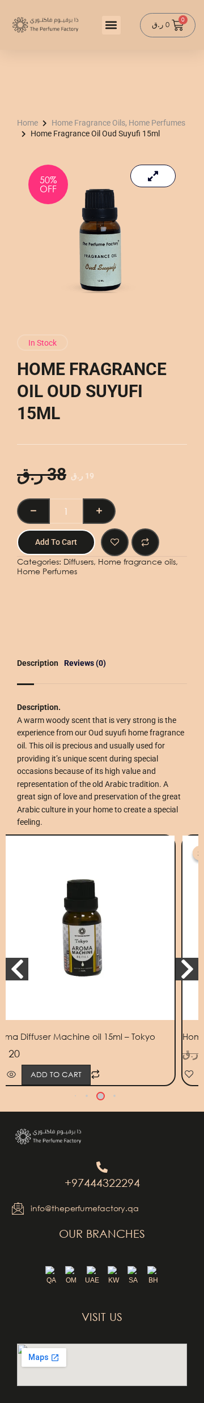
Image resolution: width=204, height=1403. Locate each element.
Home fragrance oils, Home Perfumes (118, 122)
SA (133, 1280)
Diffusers (78, 561)
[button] (111, 25)
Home (27, 122)
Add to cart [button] (56, 1074)
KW (113, 1280)
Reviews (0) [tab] (85, 663)
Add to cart (56, 541)
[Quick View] (11, 1075)
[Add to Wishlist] (115, 542)
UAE (92, 1280)
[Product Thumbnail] (153, 176)
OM (71, 1280)
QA (51, 1280)
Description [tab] (37, 663)
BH (153, 1280)
